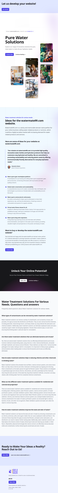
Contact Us (30, 31)
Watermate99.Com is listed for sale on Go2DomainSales (22, 475)
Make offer (24, 280)
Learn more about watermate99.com (20, 455)
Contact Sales (9, 54)
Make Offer (5, 455)
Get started (5, 9)
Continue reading (33, 280)
